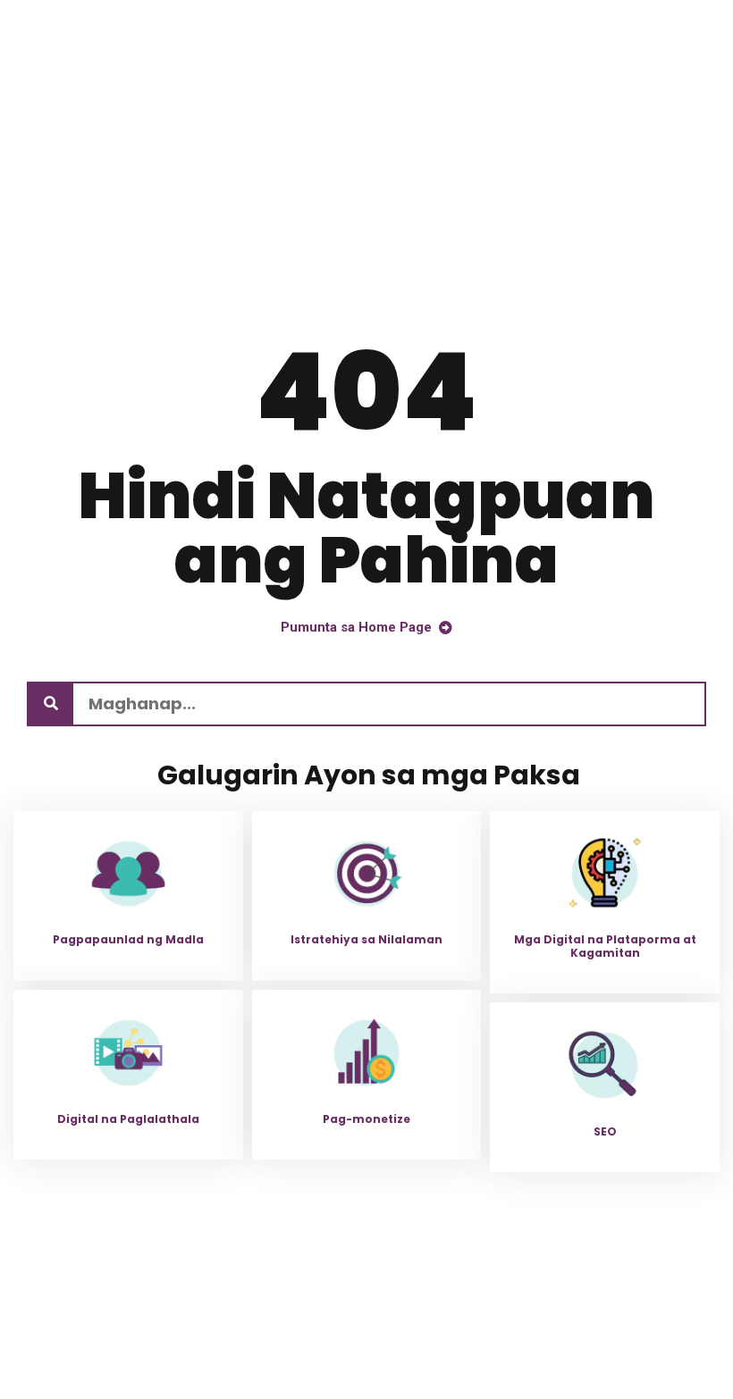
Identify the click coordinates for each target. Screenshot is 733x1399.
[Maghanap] (51, 704)
